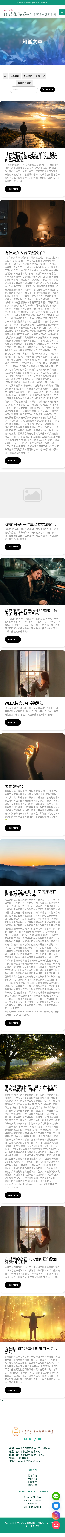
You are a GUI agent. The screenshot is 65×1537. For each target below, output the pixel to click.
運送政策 (34, 1526)
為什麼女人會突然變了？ (25, 253)
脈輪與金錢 (14, 786)
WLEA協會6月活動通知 (24, 703)
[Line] (56, 1496)
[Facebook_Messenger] (56, 1506)
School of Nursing (32, 1507)
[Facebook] (25, 1439)
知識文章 (32, 1482)
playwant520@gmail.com (28, 1461)
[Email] (56, 1525)
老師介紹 (32, 1478)
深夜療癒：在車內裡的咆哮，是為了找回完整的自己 (31, 612)
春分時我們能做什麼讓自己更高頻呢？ (31, 1350)
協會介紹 (32, 1475)
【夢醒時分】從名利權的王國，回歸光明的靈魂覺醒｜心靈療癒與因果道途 (31, 157)
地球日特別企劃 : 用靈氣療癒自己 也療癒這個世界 (31, 893)
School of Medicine (32, 1497)
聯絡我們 (32, 1485)
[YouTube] (39, 1439)
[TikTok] (34, 1439)
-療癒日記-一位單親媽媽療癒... (30, 524)
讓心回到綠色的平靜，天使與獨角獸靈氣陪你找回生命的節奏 (31, 1088)
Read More (13, 189)
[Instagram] (30, 1439)
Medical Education (32, 1500)
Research (32, 1503)
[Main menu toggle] (62, 12)
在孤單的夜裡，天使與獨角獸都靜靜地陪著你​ (31, 1261)
